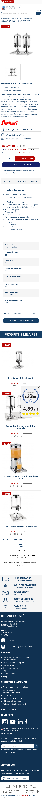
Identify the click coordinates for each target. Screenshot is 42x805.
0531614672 (9, 2)
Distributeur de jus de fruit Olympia (21, 526)
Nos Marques (8, 695)
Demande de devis (22, 165)
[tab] (28, 181)
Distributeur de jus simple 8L (21, 378)
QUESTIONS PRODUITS (28, 181)
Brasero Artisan (9, 709)
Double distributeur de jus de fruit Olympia (21, 427)
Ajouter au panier (25, 159)
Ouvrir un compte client (17, 778)
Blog (5, 676)
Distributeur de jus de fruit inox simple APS (21, 477)
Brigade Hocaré (12, 616)
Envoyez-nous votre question (22, 321)
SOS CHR (7, 707)
